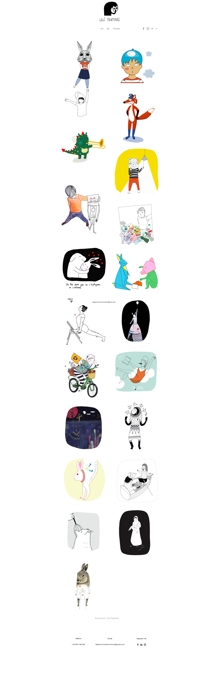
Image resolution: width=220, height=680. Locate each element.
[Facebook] (143, 28)
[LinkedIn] (141, 644)
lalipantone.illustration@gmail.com (104, 302)
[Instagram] (148, 28)
